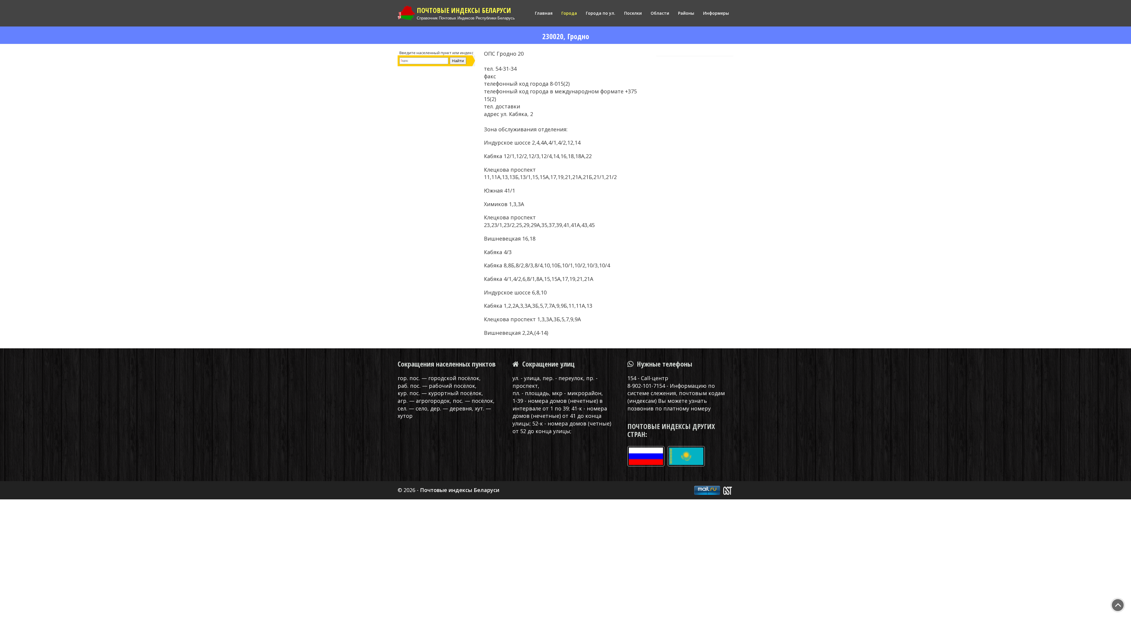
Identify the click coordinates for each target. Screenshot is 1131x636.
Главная (544, 13)
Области (660, 13)
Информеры (716, 13)
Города (569, 13)
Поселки (633, 13)
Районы (686, 13)
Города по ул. (600, 13)
